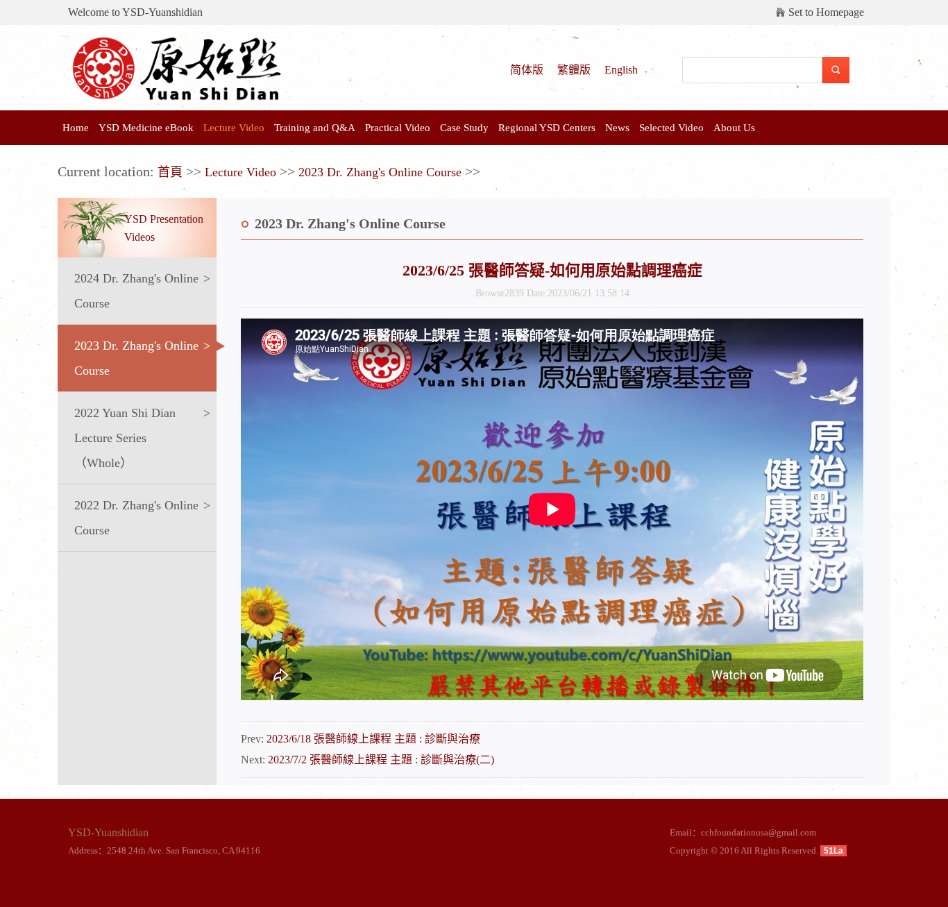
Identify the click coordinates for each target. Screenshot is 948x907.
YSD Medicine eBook (146, 127)
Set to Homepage (826, 12)
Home (75, 127)
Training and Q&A (314, 127)
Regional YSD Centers (546, 127)
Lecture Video (233, 127)
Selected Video (671, 127)
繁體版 (574, 70)
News (617, 127)
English (621, 70)
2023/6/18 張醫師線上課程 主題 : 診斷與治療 (373, 739)
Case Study (464, 127)
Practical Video (397, 127)
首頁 (170, 172)
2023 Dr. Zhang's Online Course (380, 172)
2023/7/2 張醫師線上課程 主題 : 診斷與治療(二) (381, 759)
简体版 (526, 70)
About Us (734, 127)
